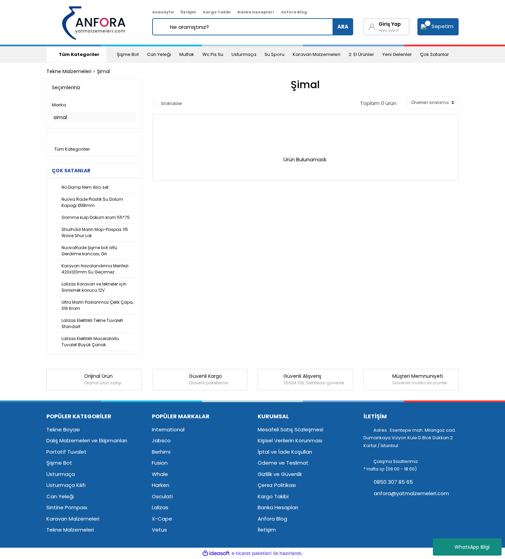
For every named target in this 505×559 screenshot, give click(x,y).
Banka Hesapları (255, 12)
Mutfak (186, 54)
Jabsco (161, 440)
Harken (160, 485)
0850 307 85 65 (392, 482)
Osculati (162, 496)
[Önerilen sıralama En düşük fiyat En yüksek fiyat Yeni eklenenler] (433, 102)
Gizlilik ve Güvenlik (280, 474)
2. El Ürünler (361, 54)
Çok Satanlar (434, 54)
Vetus (159, 529)
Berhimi (161, 451)
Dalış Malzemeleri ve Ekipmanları (86, 440)
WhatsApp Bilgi (472, 547)
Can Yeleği (159, 54)
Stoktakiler (171, 103)
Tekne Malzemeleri (70, 529)
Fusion (160, 462)
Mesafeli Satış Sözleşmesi (290, 429)
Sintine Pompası (66, 507)
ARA (342, 26)
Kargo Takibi (217, 12)
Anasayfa (163, 12)
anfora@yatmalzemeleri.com (410, 493)
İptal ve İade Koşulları (285, 451)
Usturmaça (244, 54)
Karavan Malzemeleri (316, 54)
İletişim (188, 12)
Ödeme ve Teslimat (283, 462)
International (168, 429)
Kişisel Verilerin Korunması (290, 440)
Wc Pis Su (212, 54)
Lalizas (160, 507)
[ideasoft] (216, 553)
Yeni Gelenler (397, 54)
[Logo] (94, 22)
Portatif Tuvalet (66, 451)
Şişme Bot (128, 54)
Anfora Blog (294, 12)
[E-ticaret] (252, 553)
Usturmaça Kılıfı (66, 485)
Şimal (103, 71)
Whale (160, 474)
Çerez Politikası (277, 485)
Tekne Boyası (63, 429)
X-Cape (162, 518)
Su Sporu (274, 54)
